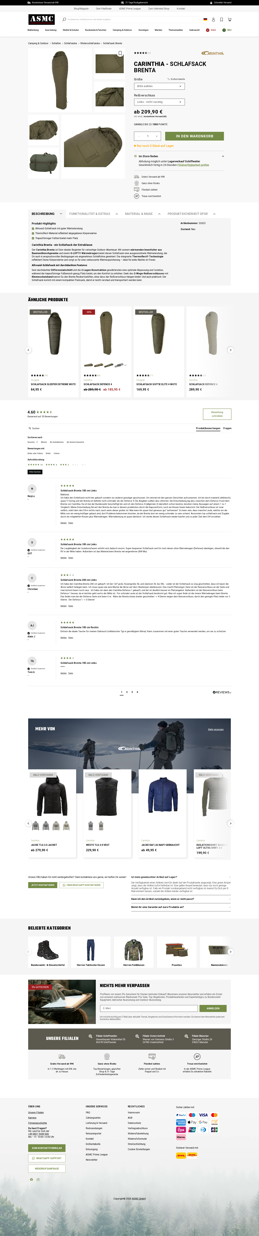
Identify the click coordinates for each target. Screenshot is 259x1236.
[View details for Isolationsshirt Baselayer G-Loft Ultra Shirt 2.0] (217, 794)
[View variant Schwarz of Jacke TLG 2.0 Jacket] (46, 826)
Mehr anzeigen (216, 729)
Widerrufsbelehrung (138, 1133)
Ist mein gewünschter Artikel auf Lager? (154, 877)
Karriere (32, 1117)
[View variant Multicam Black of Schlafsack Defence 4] (119, 365)
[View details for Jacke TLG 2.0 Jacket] (52, 794)
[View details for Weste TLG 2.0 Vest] (107, 794)
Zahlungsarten (93, 1117)
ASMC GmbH (139, 1198)
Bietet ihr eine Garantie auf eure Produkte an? (157, 907)
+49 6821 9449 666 (38, 1134)
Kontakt (181, 8)
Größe (159, 79)
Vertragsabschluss (138, 1128)
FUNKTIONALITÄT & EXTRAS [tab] (89, 214)
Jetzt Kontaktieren (42, 885)
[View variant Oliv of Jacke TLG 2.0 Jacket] (56, 826)
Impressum (134, 1112)
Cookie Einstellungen (139, 1149)
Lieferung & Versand (96, 1123)
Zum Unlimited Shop (158, 8)
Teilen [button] (70, 523)
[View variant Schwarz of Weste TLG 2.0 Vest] (91, 826)
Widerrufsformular (137, 1138)
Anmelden (213, 1008)
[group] (43, 412)
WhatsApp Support (49, 1158)
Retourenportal (93, 1133)
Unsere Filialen (36, 1112)
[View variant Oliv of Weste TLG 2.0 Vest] (101, 826)
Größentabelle (93, 1144)
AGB (130, 1117)
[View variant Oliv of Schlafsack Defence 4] (88, 365)
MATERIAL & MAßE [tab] (139, 214)
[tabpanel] (129, 252)
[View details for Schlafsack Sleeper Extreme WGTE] (53, 333)
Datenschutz (134, 1123)
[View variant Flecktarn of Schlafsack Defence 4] (109, 365)
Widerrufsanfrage (47, 1168)
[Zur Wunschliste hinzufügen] (120, 53)
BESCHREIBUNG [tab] (43, 214)
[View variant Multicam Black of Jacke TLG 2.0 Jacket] (35, 826)
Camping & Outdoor (38, 43)
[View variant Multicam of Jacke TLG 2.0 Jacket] (66, 826)
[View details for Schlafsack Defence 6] (211, 333)
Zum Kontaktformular (47, 1148)
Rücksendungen (94, 1128)
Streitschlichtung (136, 1144)
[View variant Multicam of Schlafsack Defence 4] (98, 365)
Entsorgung (92, 1149)
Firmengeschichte (37, 1123)
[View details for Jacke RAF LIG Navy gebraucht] (162, 794)
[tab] (208, 429)
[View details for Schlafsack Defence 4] (106, 333)
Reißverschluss (144, 95)
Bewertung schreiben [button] (217, 414)
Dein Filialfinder (104, 8)
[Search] (64, 19)
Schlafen (56, 43)
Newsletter (91, 1159)
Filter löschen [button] (35, 472)
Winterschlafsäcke (90, 43)
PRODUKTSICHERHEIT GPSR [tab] (188, 214)
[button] (176, 79)
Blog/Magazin (81, 8)
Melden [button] (64, 523)
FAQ (88, 1112)
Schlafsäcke (70, 43)
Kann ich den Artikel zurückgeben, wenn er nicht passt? (162, 899)
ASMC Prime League (130, 8)
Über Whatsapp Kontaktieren (83, 885)
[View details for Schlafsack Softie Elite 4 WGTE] (159, 333)
